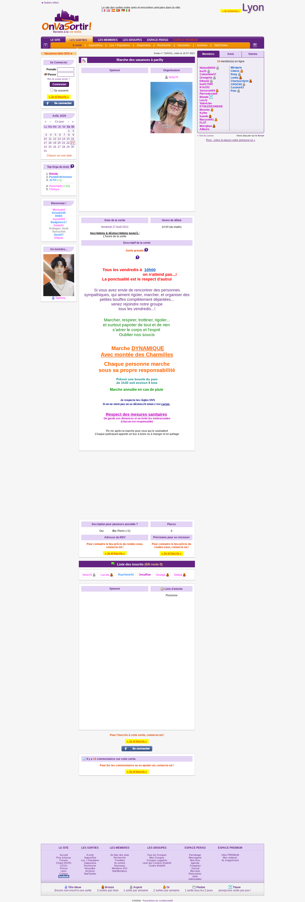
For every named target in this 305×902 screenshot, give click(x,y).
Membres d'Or (119, 868)
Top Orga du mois (58, 166)
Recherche (164, 45)
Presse (64, 868)
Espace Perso (157, 40)
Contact (63, 873)
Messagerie (195, 857)
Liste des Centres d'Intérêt (157, 863)
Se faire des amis (119, 855)
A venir (77, 45)
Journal (195, 868)
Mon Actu (195, 860)
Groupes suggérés (157, 860)
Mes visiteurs (230, 857)
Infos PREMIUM (230, 855)
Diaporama (143, 45)
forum (261, 135)
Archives (202, 45)
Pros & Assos (63, 857)
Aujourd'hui (95, 45)
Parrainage (195, 855)
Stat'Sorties (221, 45)
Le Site (55, 40)
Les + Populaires (119, 45)
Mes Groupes (156, 857)
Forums (63, 860)
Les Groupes (132, 40)
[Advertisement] (183, 23)
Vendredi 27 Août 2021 (115, 227)
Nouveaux (119, 865)
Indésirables (195, 879)
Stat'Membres (119, 871)
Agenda (195, 863)
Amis (230, 54)
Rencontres (195, 873)
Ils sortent (119, 863)
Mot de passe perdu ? (58, 79)
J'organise (195, 865)
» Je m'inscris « (231, 11)
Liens (64, 871)
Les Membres (108, 40)
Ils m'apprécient (230, 860)
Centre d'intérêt (157, 865)
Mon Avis (195, 871)
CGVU (63, 865)
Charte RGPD (63, 863)
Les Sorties (78, 40)
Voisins (252, 54)
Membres (208, 54)
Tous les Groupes (157, 855)
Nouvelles (184, 45)
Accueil (64, 855)
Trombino (120, 860)
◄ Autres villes (50, 2)
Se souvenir (61, 90)
